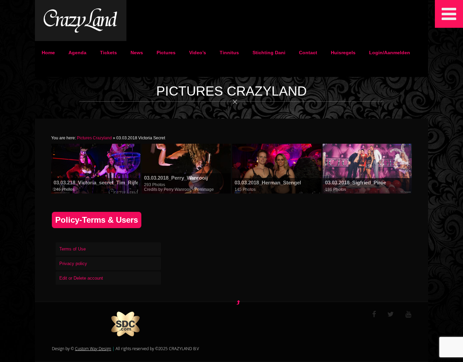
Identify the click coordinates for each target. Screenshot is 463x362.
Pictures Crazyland (94, 138)
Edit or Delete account (81, 278)
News (136, 52)
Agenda (77, 52)
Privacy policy (73, 263)
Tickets (108, 52)
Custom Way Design (93, 348)
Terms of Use (72, 249)
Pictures (166, 52)
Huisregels (343, 52)
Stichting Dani (269, 52)
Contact (308, 52)
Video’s (197, 52)
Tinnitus (229, 52)
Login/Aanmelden (389, 52)
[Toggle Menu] (449, 14)
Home (48, 52)
